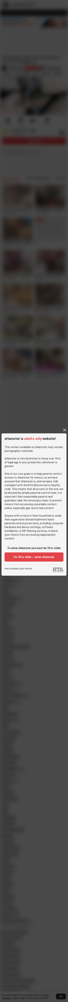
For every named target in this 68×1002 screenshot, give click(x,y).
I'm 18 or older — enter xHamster (34, 557)
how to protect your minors (18, 568)
